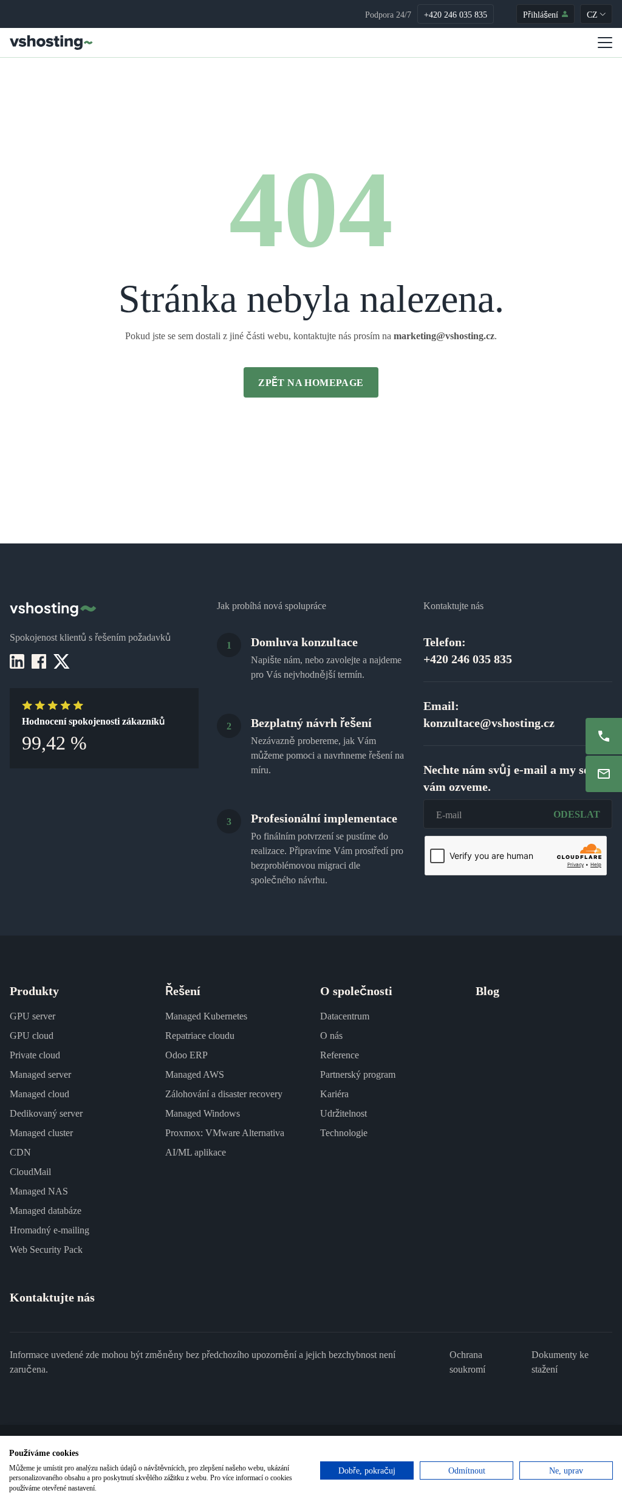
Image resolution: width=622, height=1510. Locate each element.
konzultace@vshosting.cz (489, 721)
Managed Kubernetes (206, 1015)
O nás (331, 1035)
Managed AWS (194, 1073)
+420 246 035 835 (455, 14)
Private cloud (35, 1054)
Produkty (34, 990)
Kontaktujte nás (52, 1296)
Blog (487, 990)
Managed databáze (45, 1210)
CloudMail (30, 1171)
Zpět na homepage (310, 382)
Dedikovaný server (46, 1112)
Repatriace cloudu (199, 1035)
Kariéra (334, 1093)
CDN (20, 1151)
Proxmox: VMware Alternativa (224, 1132)
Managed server (40, 1073)
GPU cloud (31, 1035)
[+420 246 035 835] (604, 736)
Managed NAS (39, 1190)
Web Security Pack (46, 1249)
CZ (592, 14)
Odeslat (576, 813)
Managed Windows (202, 1112)
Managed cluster (41, 1132)
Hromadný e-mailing (49, 1229)
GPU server (32, 1015)
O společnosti (356, 990)
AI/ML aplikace (195, 1151)
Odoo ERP (186, 1054)
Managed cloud (39, 1093)
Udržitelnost (343, 1112)
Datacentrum (344, 1015)
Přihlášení (540, 14)
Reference (339, 1054)
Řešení (182, 990)
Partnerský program (357, 1073)
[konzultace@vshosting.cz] (604, 774)
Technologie (343, 1132)
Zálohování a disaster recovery (223, 1093)
